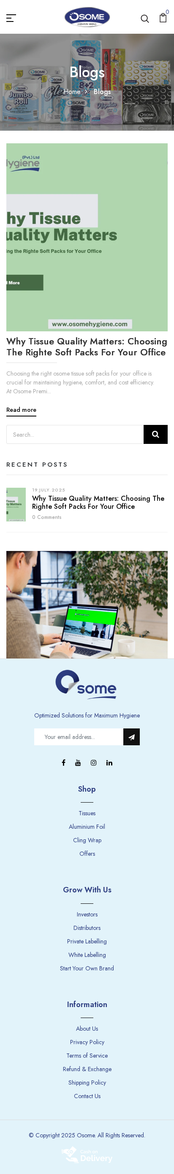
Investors (87, 914)
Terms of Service (87, 1055)
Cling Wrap (87, 840)
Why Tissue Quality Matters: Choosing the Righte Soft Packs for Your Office (86, 347)
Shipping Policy (87, 1082)
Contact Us (87, 1096)
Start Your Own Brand (87, 968)
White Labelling (87, 955)
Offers (87, 853)
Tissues (87, 813)
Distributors (87, 928)
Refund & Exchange (87, 1069)
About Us (87, 1028)
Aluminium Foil (87, 826)
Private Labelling (87, 941)
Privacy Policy (87, 1042)
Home (72, 92)
